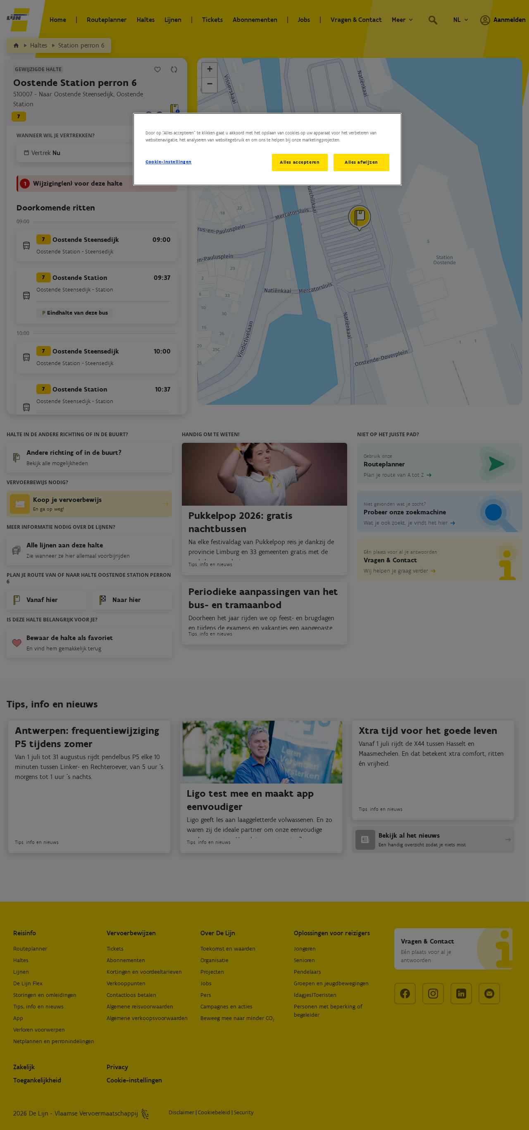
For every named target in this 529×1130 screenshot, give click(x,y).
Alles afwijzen (361, 162)
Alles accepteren (299, 162)
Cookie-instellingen (168, 162)
